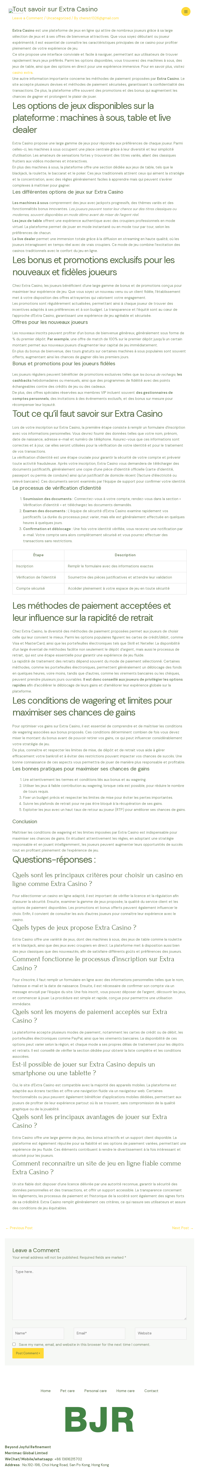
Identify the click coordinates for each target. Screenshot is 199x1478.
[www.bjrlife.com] (15, 11)
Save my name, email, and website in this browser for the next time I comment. (84, 1344)
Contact (151, 1391)
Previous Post (19, 1228)
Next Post (183, 1228)
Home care (125, 1391)
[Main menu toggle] (186, 11)
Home (46, 1391)
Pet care (67, 1391)
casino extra (22, 72)
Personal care (95, 1391)
